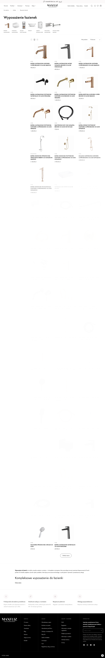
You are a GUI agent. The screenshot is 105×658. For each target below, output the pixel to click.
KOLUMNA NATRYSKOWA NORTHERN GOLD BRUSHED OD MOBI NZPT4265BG (65, 369)
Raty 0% (43, 634)
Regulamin (63, 625)
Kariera (25, 634)
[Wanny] (32, 25)
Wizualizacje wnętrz (46, 622)
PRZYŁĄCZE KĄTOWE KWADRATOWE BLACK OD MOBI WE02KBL (66, 458)
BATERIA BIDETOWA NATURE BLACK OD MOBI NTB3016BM (89, 516)
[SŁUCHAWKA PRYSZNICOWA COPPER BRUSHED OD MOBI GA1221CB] (42, 356)
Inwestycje (44, 640)
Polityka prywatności (66, 633)
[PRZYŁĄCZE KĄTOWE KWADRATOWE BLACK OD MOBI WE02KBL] (66, 445)
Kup (60, 1)
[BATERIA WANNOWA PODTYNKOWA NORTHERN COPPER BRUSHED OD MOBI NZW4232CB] (66, 144)
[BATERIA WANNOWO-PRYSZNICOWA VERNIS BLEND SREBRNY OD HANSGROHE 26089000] (42, 144)
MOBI (32, 61)
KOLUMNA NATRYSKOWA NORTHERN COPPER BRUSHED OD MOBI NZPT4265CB (89, 156)
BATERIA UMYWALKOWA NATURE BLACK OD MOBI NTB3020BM (65, 545)
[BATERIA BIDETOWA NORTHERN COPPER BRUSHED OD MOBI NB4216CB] (90, 82)
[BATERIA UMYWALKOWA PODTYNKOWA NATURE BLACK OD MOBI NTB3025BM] (42, 82)
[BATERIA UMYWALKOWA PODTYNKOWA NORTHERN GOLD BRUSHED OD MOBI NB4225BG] (66, 82)
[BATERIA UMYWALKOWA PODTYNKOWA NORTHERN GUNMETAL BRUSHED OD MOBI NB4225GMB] (42, 294)
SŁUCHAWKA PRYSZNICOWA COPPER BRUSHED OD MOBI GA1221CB (40, 369)
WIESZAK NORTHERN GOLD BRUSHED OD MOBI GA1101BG (90, 249)
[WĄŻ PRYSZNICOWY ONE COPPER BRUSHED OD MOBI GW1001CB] (66, 416)
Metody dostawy (65, 639)
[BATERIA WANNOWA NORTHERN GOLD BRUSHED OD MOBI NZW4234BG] (42, 445)
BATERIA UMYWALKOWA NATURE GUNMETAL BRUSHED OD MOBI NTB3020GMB (63, 65)
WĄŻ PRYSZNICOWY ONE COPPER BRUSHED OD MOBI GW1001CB (63, 429)
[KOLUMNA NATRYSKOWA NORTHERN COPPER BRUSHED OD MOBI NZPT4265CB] (90, 144)
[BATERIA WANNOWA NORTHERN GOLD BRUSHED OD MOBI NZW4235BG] (66, 474)
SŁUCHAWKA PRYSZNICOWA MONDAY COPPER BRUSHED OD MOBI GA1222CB (41, 398)
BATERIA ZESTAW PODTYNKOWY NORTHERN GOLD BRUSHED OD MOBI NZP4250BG (89, 308)
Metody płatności (81, 610)
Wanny (30, 30)
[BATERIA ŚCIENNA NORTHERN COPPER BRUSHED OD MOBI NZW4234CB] (90, 265)
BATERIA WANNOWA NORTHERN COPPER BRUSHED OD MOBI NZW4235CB (65, 307)
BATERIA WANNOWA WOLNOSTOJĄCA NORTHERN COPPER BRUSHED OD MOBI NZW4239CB (41, 188)
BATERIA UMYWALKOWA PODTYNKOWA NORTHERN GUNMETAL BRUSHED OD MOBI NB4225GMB (41, 308)
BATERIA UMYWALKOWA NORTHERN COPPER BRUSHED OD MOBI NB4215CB (41, 64)
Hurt (43, 643)
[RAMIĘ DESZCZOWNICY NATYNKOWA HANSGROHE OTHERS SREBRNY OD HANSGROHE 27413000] (90, 205)
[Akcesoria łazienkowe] (48, 25)
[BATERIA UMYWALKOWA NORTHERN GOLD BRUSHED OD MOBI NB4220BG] (66, 265)
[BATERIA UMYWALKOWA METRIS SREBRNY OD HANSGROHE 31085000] (42, 265)
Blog (25, 631)
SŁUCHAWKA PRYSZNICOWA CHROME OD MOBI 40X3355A (66, 516)
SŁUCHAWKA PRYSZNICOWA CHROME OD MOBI (90, 398)
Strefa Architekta (71, 6)
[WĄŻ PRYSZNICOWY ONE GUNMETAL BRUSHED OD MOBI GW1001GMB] (66, 113)
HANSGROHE (33, 153)
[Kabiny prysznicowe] (40, 25)
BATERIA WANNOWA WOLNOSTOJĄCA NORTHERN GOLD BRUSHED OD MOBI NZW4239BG (65, 399)
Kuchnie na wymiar (46, 625)
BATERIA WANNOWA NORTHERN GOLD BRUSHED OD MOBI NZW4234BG (41, 458)
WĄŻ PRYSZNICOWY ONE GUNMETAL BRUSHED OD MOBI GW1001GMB (64, 126)
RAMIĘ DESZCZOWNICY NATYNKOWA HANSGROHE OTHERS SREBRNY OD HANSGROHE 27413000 (89, 219)
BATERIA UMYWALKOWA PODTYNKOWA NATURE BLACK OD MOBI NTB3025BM (41, 95)
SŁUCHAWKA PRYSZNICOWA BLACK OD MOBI (41, 429)
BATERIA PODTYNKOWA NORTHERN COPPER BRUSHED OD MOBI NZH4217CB (89, 187)
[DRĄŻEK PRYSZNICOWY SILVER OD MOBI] (90, 356)
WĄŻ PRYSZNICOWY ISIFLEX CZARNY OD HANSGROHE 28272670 (89, 338)
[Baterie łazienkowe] (7, 25)
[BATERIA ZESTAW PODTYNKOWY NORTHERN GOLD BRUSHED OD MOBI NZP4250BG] (90, 294)
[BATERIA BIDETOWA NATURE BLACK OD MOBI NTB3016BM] (90, 503)
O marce (6, 612)
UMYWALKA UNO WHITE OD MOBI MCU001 (64, 187)
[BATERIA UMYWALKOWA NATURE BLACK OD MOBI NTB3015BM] (90, 445)
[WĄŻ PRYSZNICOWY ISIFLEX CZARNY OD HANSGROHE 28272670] (90, 325)
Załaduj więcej (65, 555)
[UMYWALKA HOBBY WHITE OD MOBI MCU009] (90, 474)
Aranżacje (26, 628)
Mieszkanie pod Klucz (47, 628)
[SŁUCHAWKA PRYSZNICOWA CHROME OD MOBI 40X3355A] (66, 503)
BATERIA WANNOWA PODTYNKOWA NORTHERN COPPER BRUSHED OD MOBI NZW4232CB (65, 157)
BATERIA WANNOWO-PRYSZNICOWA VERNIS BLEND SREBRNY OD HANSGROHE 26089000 (41, 157)
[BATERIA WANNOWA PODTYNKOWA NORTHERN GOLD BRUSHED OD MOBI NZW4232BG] (42, 325)
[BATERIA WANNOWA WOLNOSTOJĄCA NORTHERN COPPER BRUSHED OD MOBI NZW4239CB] (42, 174)
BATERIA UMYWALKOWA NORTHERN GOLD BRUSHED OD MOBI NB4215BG (66, 249)
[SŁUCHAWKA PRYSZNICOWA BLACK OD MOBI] (42, 416)
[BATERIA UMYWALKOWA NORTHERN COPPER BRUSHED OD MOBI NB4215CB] (42, 51)
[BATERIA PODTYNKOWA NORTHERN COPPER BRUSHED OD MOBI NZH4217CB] (90, 174)
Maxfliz (7, 655)
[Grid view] (31, 39)
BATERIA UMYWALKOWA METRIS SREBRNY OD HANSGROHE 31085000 (41, 278)
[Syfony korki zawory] (56, 25)
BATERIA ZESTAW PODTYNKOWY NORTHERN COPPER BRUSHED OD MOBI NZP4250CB (89, 126)
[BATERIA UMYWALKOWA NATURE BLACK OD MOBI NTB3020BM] (66, 532)
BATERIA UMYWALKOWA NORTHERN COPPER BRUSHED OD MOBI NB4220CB (89, 64)
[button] (91, 5)
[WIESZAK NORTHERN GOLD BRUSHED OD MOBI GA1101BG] (90, 236)
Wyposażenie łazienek (24, 10)
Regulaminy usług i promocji (48, 646)
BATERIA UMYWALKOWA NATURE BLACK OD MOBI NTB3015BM (89, 458)
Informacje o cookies (66, 636)
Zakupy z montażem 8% (47, 631)
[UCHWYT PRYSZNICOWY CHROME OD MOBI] (42, 205)
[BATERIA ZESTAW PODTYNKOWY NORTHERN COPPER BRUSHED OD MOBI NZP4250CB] (90, 113)
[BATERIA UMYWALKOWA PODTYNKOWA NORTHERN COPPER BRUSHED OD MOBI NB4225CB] (42, 113)
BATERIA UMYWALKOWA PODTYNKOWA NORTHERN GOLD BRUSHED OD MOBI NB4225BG (65, 96)
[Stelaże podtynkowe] (24, 25)
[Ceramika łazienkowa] (16, 25)
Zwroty (63, 642)
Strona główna (6, 10)
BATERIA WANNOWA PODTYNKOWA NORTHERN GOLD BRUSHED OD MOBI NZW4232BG (41, 339)
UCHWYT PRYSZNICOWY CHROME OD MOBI (41, 218)
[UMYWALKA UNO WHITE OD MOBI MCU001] (66, 174)
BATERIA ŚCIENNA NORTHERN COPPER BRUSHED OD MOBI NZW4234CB (89, 278)
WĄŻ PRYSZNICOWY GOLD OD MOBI (40, 248)
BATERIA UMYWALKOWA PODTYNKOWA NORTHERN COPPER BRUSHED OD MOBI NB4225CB (41, 126)
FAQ (62, 622)
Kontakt (86, 6)
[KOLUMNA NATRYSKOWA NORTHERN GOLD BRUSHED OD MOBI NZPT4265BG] (66, 356)
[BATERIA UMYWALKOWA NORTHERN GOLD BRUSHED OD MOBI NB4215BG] (66, 236)
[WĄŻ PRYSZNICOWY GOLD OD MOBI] (42, 236)
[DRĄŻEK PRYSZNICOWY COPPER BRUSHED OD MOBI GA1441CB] (66, 325)
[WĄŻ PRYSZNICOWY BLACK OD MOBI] (66, 205)
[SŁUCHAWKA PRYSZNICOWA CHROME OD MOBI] (90, 385)
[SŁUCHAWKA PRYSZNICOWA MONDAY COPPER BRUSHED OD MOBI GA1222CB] (42, 385)
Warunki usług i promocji (34, 610)
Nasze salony (79, 6)
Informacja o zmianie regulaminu (66, 629)
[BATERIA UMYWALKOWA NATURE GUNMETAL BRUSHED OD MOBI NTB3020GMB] (66, 51)
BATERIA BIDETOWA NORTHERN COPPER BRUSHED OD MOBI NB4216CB (89, 95)
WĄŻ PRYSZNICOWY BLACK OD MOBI (64, 217)
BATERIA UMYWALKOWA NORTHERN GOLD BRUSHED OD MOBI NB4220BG (66, 278)
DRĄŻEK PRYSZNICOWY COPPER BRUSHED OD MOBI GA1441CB (65, 338)
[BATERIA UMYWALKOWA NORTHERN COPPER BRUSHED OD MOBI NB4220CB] (90, 51)
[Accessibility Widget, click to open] (102, 655)
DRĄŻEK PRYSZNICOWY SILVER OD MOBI (89, 368)
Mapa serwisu (27, 637)
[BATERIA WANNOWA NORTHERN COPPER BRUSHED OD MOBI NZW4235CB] (66, 294)
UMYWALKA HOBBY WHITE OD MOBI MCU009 (88, 487)
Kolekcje (14, 10)
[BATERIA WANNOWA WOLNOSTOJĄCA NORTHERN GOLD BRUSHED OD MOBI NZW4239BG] (66, 385)
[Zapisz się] (101, 630)
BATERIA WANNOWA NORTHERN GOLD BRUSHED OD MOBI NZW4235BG (65, 487)
